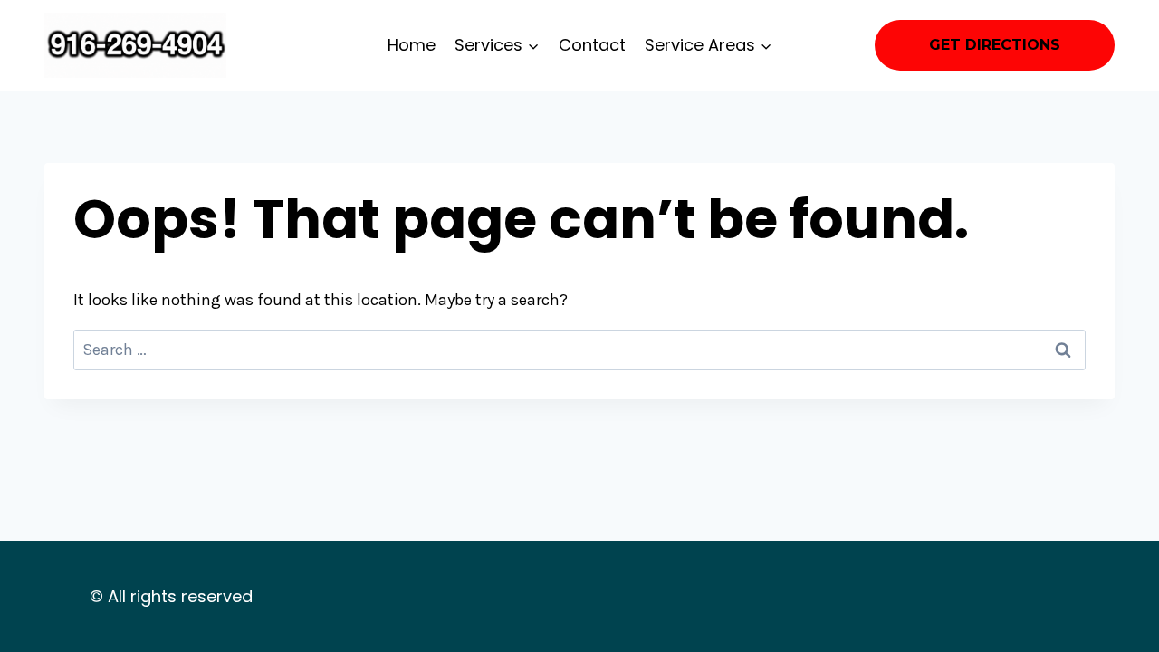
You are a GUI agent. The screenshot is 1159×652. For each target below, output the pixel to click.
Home (412, 45)
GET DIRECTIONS (994, 44)
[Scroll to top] (1117, 619)
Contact (592, 45)
